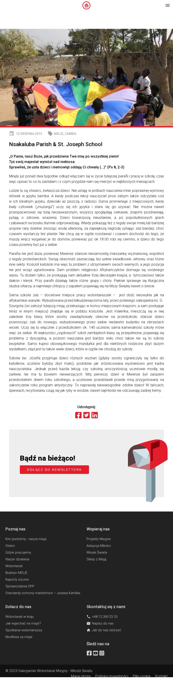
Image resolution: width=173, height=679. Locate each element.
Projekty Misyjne (98, 539)
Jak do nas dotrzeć (103, 630)
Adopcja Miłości (98, 546)
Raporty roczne (17, 579)
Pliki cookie (142, 676)
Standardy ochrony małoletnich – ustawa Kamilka (42, 593)
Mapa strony (81, 676)
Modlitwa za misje (18, 637)
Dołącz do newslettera (54, 469)
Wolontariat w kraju (19, 617)
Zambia (70, 134)
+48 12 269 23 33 (101, 617)
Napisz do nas (100, 623)
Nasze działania (17, 559)
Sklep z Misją (96, 559)
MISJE (58, 134)
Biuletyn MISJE (16, 573)
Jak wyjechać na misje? (23, 623)
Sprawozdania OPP (19, 586)
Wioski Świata (96, 552)
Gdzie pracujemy (18, 552)
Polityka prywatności (111, 676)
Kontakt (161, 676)
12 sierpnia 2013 (25, 133)
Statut (10, 546)
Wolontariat (14, 566)
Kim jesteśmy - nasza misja (25, 539)
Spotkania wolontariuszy (23, 630)
